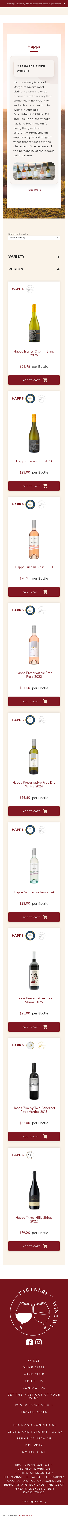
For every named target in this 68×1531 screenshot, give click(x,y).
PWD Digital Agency (34, 1501)
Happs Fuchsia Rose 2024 (34, 567)
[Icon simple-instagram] (38, 1342)
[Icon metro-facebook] (29, 1342)
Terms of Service (34, 1438)
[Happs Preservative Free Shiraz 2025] (34, 949)
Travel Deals (34, 1411)
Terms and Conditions (34, 1425)
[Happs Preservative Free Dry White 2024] (34, 734)
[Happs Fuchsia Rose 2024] (34, 518)
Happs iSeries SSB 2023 (34, 461)
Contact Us (34, 1387)
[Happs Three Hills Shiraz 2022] (34, 1169)
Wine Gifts (34, 1367)
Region (15, 269)
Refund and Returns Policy (34, 1431)
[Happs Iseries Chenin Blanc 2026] (34, 303)
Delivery (34, 1445)
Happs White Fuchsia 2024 (34, 892)
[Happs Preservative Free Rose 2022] (34, 624)
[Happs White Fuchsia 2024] (34, 843)
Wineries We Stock (34, 1405)
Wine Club (34, 1374)
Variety (16, 256)
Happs (18, 289)
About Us (34, 1381)
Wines (34, 1360)
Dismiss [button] (64, 3)
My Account (34, 1452)
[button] (34, 380)
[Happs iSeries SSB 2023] (34, 412)
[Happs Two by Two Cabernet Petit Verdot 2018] (34, 1059)
